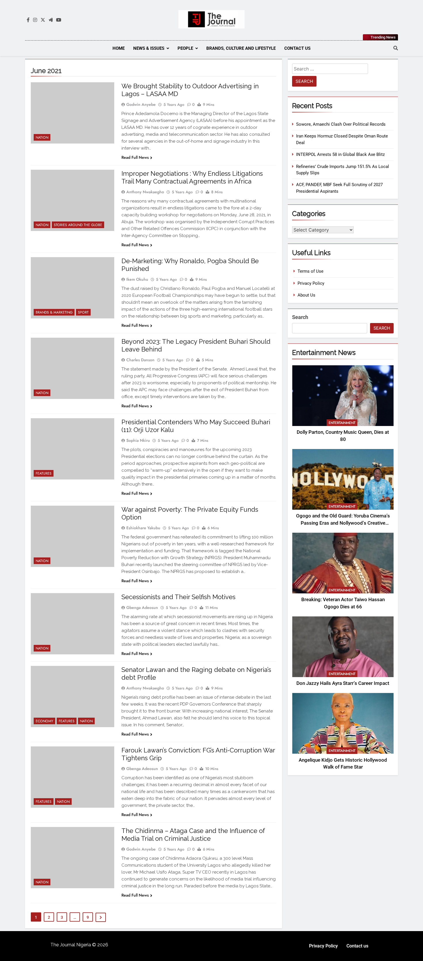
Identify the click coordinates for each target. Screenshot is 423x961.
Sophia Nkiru (138, 440)
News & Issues (148, 48)
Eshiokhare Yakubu (143, 528)
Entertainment (342, 422)
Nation (42, 137)
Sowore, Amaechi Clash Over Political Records (341, 124)
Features (44, 473)
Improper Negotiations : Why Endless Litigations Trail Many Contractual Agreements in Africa (192, 177)
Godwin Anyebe (141, 104)
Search (300, 317)
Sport (83, 312)
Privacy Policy (311, 283)
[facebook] (28, 20)
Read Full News (135, 157)
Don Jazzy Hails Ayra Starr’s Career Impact (342, 683)
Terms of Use (310, 271)
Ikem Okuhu (137, 279)
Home (119, 48)
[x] (43, 20)
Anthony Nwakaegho (145, 192)
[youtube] (58, 20)
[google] (50, 20)
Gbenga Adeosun (142, 607)
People (185, 48)
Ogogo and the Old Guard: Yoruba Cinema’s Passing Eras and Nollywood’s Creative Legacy (343, 523)
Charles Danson (140, 360)
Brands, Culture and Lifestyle (241, 48)
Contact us (297, 48)
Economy (44, 721)
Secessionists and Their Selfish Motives (178, 597)
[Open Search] (395, 48)
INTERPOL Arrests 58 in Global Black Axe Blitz (340, 154)
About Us (306, 295)
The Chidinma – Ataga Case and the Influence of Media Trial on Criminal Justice (193, 834)
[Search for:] (330, 70)
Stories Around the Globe (78, 225)
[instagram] (35, 20)
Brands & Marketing (54, 312)
